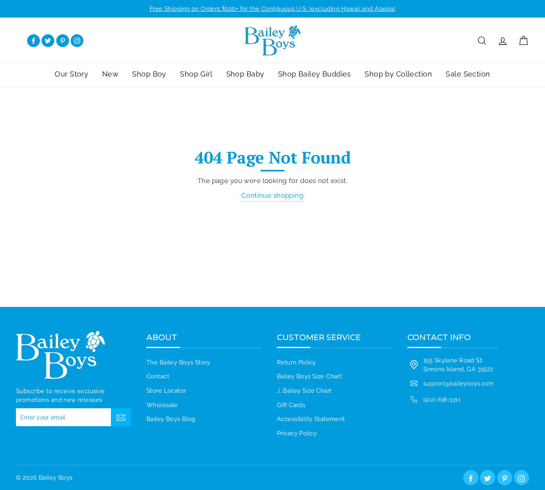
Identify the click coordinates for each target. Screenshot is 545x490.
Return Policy (296, 362)
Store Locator (166, 390)
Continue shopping (272, 195)
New (110, 74)
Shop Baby (245, 74)
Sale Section (468, 74)
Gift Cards (291, 405)
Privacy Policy (297, 433)
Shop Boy (149, 74)
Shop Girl (196, 74)
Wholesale (162, 405)
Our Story (71, 74)
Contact (157, 376)
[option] (272, 9)
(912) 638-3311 (441, 399)
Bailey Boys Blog (170, 419)
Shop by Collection (398, 74)
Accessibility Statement (311, 419)
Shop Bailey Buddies (314, 74)
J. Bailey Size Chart (304, 390)
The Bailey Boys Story (178, 362)
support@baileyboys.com (458, 383)
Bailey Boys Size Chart (309, 376)
